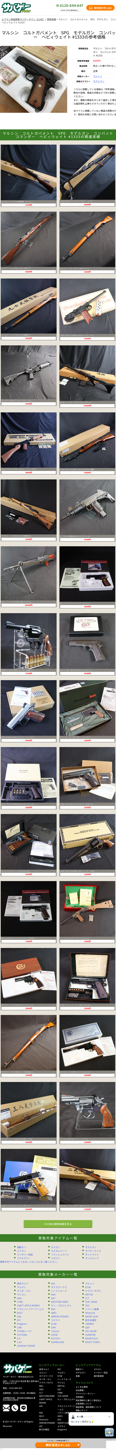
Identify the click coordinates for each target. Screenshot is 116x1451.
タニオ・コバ (24, 1290)
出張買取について (84, 1403)
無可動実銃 (99, 1376)
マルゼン (21, 1287)
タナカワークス (59, 1287)
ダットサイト (92, 1254)
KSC (53, 1283)
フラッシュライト (60, 1254)
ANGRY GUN (91, 1316)
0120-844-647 (71, 5)
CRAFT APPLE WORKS (28, 1305)
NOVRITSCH (91, 1338)
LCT (87, 1298)
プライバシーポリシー (85, 1393)
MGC (53, 1294)
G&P (87, 1327)
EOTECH (55, 1338)
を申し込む (58, 1445)
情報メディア (81, 1410)
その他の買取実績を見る (58, 1224)
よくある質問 (82, 1386)
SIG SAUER (90, 1331)
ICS (19, 1338)
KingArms (22, 1323)
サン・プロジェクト (61, 1305)
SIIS (87, 1305)
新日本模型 (90, 1320)
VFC (19, 1320)
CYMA (20, 1301)
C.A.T (19, 1342)
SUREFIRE (90, 1334)
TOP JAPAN (91, 1301)
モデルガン (98, 81)
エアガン (21, 1250)
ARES (53, 1312)
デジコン (21, 1294)
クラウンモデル (93, 1290)
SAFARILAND (57, 1342)
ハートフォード (59, 1290)
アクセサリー (23, 1258)
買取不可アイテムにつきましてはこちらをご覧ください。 (29, 1261)
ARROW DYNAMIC (60, 1316)
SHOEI (54, 1334)
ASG (19, 1316)
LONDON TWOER (26, 1345)
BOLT (20, 1312)
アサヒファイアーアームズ (30, 1309)
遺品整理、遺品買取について (88, 1407)
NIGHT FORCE (92, 1342)
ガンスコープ (92, 1258)
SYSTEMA (22, 1334)
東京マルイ (22, 1283)
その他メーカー (25, 1331)
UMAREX (89, 1323)
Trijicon (55, 1331)
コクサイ (55, 1320)
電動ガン (21, 1247)
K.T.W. (88, 1287)
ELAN (54, 1323)
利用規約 (80, 1397)
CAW (19, 1327)
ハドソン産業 (92, 1309)
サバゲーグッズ (93, 1250)
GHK (53, 1327)
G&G (19, 1298)
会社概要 (80, 1390)
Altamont (90, 1312)
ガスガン (55, 1247)
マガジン (55, 1258)
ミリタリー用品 (25, 1254)
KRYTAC (89, 1294)
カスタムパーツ (59, 1250)
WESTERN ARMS (59, 1301)
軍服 (78, 1376)
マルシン (97, 76)
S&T (53, 1298)
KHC (53, 1309)
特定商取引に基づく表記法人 (88, 1400)
